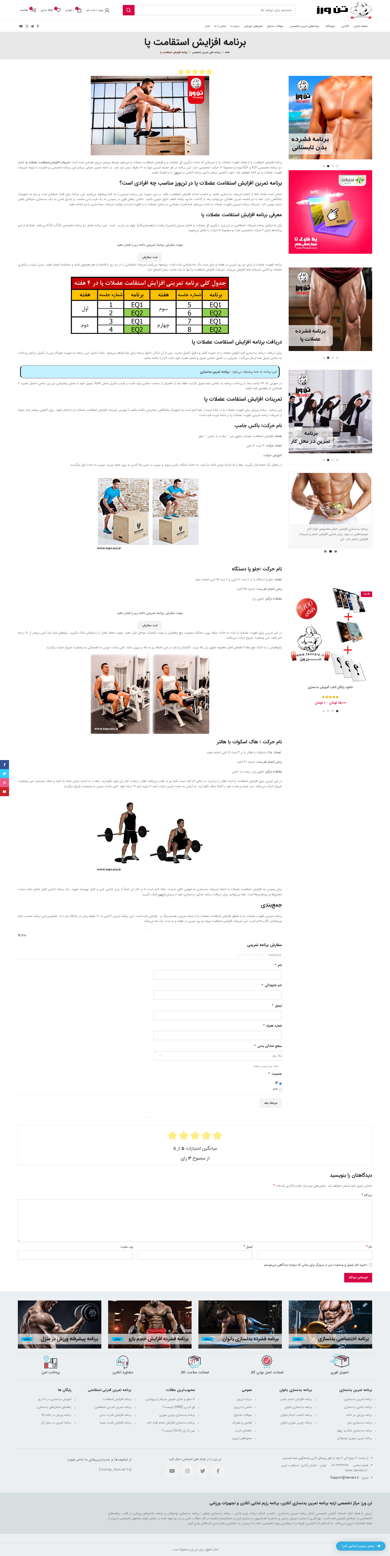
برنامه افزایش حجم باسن (296, 1399)
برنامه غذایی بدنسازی (358, 1407)
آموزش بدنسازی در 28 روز (54, 1399)
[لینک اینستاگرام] (27, 26)
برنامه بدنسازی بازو (359, 1422)
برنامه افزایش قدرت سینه (115, 1422)
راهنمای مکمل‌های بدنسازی (54, 1407)
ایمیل (277, 1006)
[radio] (181, 72)
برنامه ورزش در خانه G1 (56, 1414)
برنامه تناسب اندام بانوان (296, 1414)
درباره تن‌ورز (244, 1399)
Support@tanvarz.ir (344, 1477)
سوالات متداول (242, 1414)
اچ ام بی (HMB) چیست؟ (178, 1407)
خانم (275, 1089)
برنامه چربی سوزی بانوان (296, 1422)
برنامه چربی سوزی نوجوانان (354, 1438)
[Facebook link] (37, 26)
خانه (227, 52)
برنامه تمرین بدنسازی (214, 371)
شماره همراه (272, 1026)
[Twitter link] (32, 26)
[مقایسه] (292, 608)
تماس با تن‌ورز (243, 1407)
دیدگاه (367, 1195)
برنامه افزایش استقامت (117, 1399)
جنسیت (275, 1074)
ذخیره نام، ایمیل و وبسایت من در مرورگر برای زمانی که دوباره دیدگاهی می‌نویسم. (315, 1264)
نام (278, 965)
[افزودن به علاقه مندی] (292, 628)
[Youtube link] (21, 26)
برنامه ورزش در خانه (359, 1414)
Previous (282, 529)
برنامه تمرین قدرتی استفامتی (113, 1407)
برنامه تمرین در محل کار (56, 1422)
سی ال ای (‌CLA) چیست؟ (178, 1430)
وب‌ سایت (127, 1246)
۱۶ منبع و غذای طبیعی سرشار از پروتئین (170, 1399)
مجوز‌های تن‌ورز (242, 1438)
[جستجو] (129, 10)
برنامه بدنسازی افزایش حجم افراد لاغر (171, 1422)
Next (378, 529)
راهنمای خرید (243, 1430)
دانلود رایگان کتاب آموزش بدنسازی (330, 699)
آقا (276, 1083)
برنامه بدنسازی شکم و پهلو (354, 1430)
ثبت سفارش (150, 257)
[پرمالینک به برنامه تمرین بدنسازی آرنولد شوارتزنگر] (330, 518)
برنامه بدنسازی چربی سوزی (177, 1414)
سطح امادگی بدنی (268, 1046)
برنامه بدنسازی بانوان (298, 1407)
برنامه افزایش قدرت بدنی (115, 1414)
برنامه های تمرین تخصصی (206, 52)
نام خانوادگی (272, 985)
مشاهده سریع (292, 618)
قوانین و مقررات (242, 1422)
